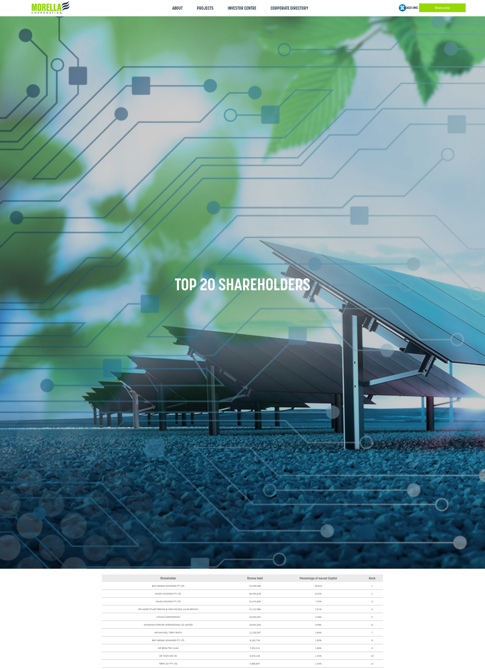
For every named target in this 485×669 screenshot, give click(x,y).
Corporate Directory (289, 8)
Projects (205, 8)
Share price (442, 8)
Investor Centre (242, 8)
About (177, 8)
